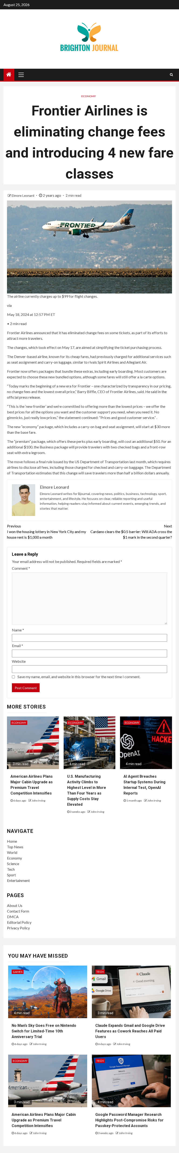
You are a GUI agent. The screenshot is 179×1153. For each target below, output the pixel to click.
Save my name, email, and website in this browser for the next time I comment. (78, 676)
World (12, 852)
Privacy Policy (18, 928)
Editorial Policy (19, 922)
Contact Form (18, 911)
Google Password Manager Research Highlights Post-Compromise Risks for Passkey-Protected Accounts (129, 1120)
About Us (14, 905)
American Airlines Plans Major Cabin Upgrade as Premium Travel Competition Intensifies (44, 1120)
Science (13, 863)
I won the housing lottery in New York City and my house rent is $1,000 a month (46, 531)
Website (19, 661)
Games (17, 972)
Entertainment (18, 880)
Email (17, 645)
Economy (88, 96)
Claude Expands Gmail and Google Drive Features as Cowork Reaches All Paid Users (130, 1031)
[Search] (171, 74)
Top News (15, 847)
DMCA (13, 916)
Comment (21, 568)
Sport (11, 875)
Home (12, 841)
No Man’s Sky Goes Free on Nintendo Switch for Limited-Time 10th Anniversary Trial (44, 1031)
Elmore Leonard (23, 195)
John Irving (38, 800)
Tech (11, 869)
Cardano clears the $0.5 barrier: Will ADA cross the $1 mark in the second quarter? (131, 531)
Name (18, 630)
